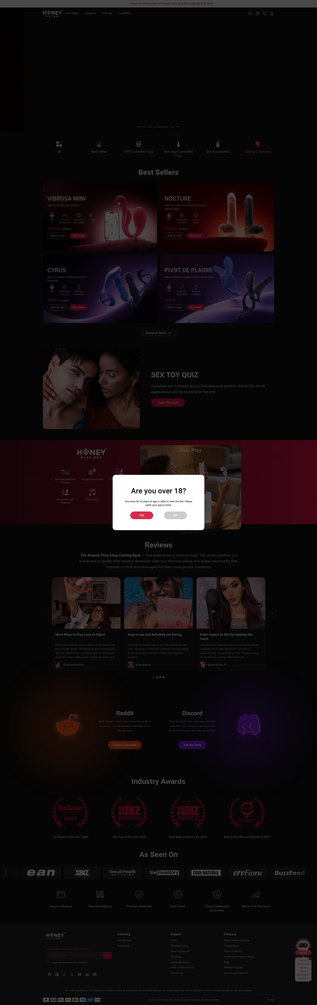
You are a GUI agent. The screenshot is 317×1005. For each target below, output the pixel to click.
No (175, 515)
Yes (141, 515)
